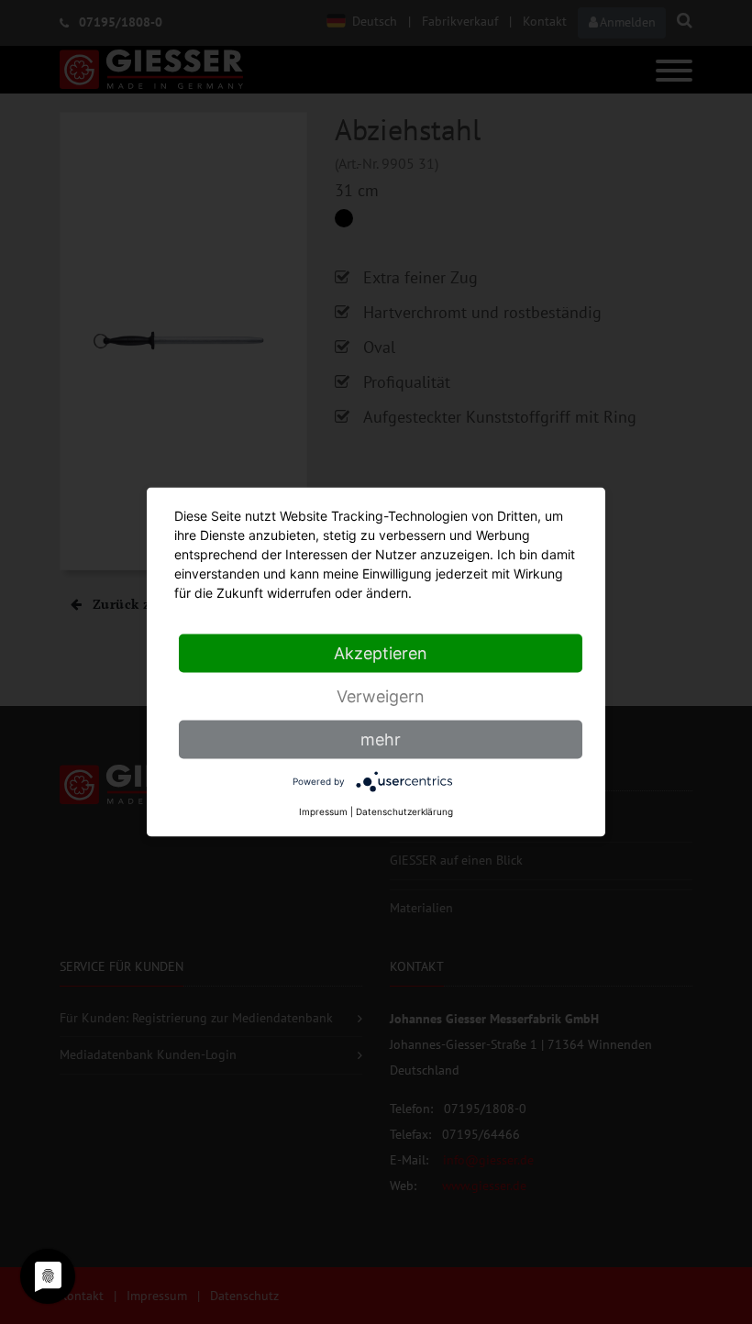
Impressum (323, 811)
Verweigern (381, 696)
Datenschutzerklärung (404, 811)
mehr (380, 739)
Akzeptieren (380, 653)
